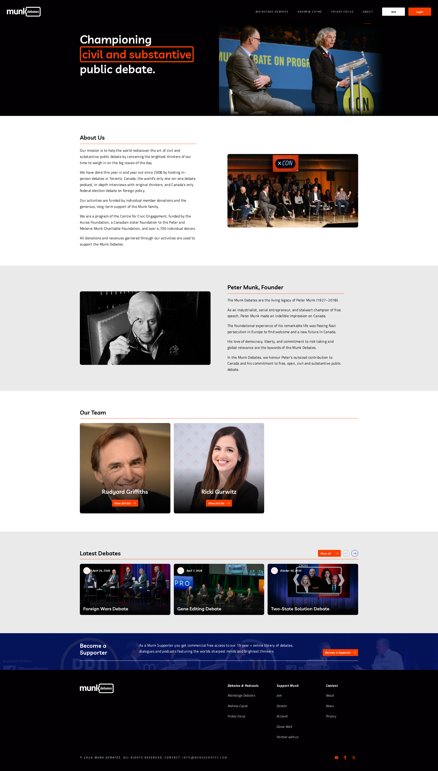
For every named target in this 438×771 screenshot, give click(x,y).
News (330, 705)
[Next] (354, 553)
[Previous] (346, 553)
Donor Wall (284, 726)
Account (281, 716)
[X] (353, 757)
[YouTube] (336, 757)
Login (419, 12)
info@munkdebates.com (204, 757)
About (368, 11)
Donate (281, 705)
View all (325, 553)
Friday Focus (342, 11)
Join (393, 12)
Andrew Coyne (309, 11)
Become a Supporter (338, 652)
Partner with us (287, 737)
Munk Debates (24, 12)
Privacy (331, 716)
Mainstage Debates (272, 11)
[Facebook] (345, 757)
